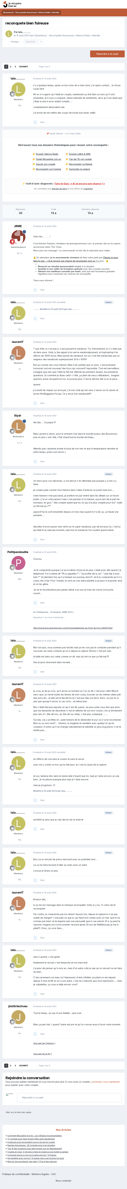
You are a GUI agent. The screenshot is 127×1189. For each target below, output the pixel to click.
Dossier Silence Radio (47, 154)
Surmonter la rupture (79, 169)
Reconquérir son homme (48, 169)
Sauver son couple (45, 164)
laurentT (18, 341)
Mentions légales (40, 1174)
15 (19, 369)
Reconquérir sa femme (80, 164)
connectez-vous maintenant (105, 1081)
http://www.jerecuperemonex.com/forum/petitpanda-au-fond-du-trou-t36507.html (72, 628)
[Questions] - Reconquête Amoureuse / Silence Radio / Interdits (67, 35)
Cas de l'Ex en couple (80, 159)
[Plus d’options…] (119, 79)
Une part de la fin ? (42, 1054)
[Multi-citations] (35, 122)
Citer (42, 122)
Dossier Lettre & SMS (80, 154)
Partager (14, 41)
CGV (53, 1174)
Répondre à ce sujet (107, 53)
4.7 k (19, 442)
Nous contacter (63, 1180)
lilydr (17, 415)
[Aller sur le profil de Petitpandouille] (18, 563)
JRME (18, 226)
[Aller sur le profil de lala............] (8, 33)
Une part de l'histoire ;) (44, 1043)
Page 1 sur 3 (45, 66)
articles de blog (59, 188)
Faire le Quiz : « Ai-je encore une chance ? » (80, 183)
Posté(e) (44, 78)
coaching (88, 188)
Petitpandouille (17, 552)
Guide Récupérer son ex (48, 159)
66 (19, 1033)
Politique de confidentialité (16, 1174)
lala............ (24, 32)
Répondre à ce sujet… (33, 1097)
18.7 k (19, 253)
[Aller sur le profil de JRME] (18, 237)
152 (19, 105)
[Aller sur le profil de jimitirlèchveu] (18, 1017)
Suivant (23, 66)
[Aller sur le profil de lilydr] (18, 426)
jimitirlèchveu (17, 1006)
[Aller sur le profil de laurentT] (18, 353)
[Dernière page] (32, 67)
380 (19, 579)
